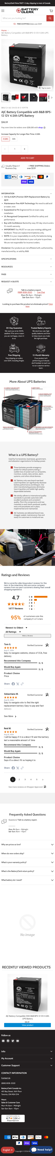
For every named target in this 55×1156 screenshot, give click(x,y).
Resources (7, 267)
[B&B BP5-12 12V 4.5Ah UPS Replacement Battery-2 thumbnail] (15, 97)
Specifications (8, 259)
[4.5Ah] (5, 142)
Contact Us (5, 1078)
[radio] (40, 597)
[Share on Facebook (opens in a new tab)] (13, 684)
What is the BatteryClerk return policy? (17, 871)
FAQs (3, 274)
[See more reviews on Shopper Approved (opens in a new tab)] (22, 684)
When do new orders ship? (12, 853)
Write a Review (27, 636)
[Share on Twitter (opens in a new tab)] (17, 684)
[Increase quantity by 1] (24, 148)
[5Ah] (14, 142)
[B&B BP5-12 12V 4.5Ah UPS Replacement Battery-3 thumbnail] (24, 97)
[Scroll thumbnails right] (51, 98)
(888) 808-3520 (25, 292)
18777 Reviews (18, 608)
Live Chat (41, 292)
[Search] (50, 18)
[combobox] (23, 18)
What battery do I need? (11, 880)
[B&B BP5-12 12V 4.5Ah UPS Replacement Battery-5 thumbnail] (43, 97)
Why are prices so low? (11, 844)
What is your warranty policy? (14, 862)
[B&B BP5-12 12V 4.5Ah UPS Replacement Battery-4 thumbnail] (34, 97)
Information (7, 193)
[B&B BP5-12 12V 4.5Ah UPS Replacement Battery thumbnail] (5, 97)
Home (4, 30)
